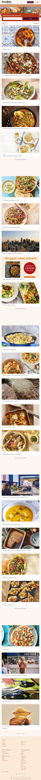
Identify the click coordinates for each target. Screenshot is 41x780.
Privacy (3, 757)
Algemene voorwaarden (6, 756)
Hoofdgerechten (23, 757)
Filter (4, 23)
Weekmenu (14, 5)
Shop (19, 5)
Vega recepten (23, 769)
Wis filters (36, 23)
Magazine (2, 5)
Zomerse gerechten (24, 762)
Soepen (22, 754)
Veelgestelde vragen (5, 753)
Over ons (3, 741)
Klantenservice (4, 751)
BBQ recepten (23, 763)
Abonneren (30, 2)
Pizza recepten (23, 766)
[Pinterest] (22, 774)
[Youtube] (24, 774)
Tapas (22, 765)
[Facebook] (19, 774)
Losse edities (4, 746)
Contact (3, 754)
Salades (22, 753)
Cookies (3, 759)
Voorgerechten (23, 756)
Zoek (30, 18)
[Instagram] (17, 774)
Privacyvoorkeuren (5, 760)
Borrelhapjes (23, 760)
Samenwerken (23, 741)
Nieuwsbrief (8, 5)
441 (23, 733)
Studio (22, 743)
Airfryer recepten (24, 768)
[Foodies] (6, 2)
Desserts (22, 759)
